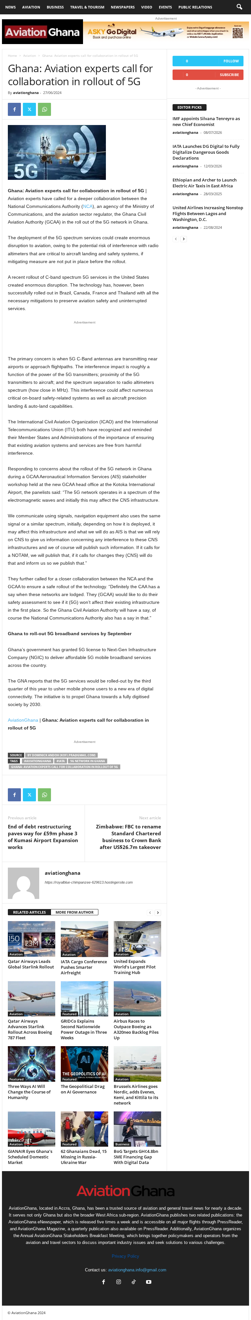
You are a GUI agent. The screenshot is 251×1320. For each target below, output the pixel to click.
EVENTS (165, 7)
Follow (231, 60)
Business (55, 7)
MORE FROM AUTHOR (74, 912)
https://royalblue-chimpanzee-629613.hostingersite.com (89, 882)
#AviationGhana (37, 761)
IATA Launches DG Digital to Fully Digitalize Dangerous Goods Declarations (206, 152)
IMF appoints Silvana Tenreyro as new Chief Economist (206, 121)
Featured (69, 1014)
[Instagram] (118, 1282)
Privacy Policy (125, 1256)
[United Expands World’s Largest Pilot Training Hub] (137, 938)
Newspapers (123, 7)
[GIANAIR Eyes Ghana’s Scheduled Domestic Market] (31, 1129)
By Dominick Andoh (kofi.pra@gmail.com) (61, 755)
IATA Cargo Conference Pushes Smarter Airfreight (84, 967)
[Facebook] (14, 109)
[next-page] (158, 912)
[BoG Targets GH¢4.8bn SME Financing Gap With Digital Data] (137, 1129)
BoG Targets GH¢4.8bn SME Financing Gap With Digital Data (136, 1156)
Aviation (31, 7)
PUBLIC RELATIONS (195, 7)
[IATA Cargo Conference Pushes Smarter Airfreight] (84, 939)
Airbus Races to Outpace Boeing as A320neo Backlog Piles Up (136, 1029)
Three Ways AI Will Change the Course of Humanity (29, 1091)
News (10, 7)
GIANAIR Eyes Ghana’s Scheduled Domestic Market (30, 1156)
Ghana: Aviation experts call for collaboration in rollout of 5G (64, 767)
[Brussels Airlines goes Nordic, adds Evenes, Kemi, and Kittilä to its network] (137, 1063)
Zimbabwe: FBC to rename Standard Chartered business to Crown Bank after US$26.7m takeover (128, 836)
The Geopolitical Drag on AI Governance (83, 1089)
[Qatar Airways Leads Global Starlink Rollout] (31, 938)
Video (146, 7)
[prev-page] (150, 912)
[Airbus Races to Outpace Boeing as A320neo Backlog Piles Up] (137, 998)
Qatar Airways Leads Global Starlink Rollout (31, 964)
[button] (239, 7)
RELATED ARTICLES (29, 912)
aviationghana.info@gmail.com (137, 1269)
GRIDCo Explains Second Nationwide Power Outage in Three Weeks (84, 1029)
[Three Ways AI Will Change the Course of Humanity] (31, 1063)
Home (12, 55)
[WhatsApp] (44, 109)
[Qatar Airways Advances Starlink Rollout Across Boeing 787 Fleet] (31, 998)
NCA (87, 206)
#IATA (61, 761)
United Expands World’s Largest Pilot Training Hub (135, 966)
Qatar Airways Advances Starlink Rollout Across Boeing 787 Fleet (30, 1029)
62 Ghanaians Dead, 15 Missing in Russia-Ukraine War (84, 1156)
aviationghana (26, 92)
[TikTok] (133, 1282)
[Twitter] (29, 109)
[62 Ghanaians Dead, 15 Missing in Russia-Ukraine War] (84, 1129)
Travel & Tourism (87, 7)
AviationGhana (23, 720)
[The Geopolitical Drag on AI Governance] (84, 1063)
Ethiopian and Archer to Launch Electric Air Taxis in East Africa (205, 183)
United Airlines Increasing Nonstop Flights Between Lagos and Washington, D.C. (208, 213)
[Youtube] (148, 1282)
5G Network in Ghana (87, 761)
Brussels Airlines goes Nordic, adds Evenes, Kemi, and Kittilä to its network (136, 1094)
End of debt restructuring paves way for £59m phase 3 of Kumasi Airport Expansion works (43, 836)
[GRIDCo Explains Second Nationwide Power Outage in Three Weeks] (84, 998)
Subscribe (229, 74)
